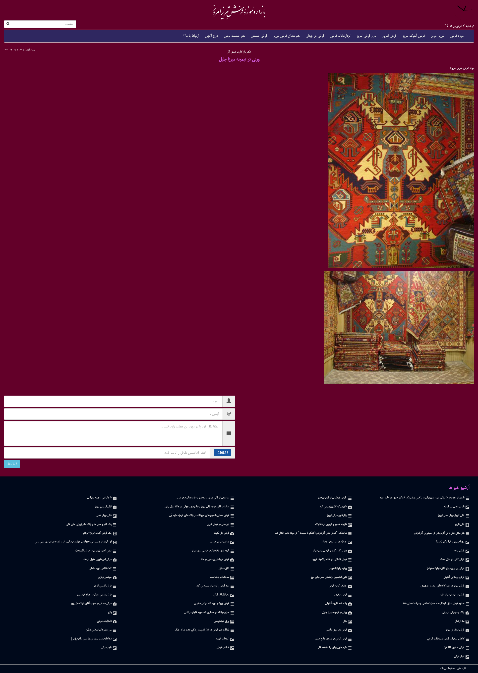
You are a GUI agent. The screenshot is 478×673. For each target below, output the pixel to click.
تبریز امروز (437, 36)
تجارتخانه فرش (340, 36)
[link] (239, 12)
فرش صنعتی (259, 36)
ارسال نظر (12, 464)
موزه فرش (457, 36)
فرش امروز (389, 36)
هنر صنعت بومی (234, 36)
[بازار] (115, 612)
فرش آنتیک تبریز (413, 36)
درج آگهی (211, 36)
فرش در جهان (314, 36)
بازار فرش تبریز (366, 36)
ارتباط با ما (192, 36)
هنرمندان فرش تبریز (286, 36)
